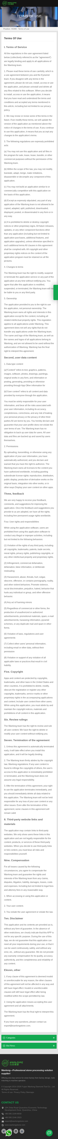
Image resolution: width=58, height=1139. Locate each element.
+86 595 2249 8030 (13, 1114)
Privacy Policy (19, 1092)
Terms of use (23, 29)
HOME (14, 29)
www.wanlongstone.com (15, 1125)
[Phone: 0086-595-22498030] (55, 287)
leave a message (49, 1133)
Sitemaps (30, 1092)
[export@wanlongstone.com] (55, 297)
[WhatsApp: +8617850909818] (55, 292)
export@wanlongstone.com (16, 1121)
